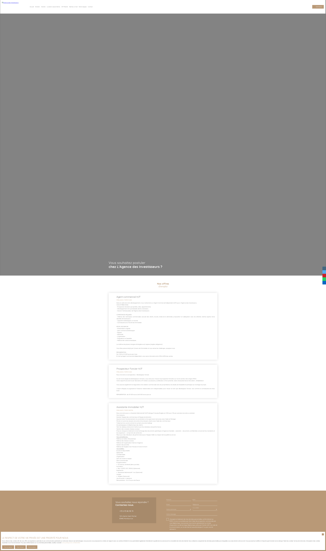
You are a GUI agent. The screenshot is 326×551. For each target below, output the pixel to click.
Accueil (32, 7)
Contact (90, 7)
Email (168, 504)
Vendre (43, 7)
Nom (194, 499)
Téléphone (196, 504)
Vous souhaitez (196, 507)
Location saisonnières (53, 7)
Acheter (37, 7)
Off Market (64, 7)
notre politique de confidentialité (71, 542)
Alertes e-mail (73, 7)
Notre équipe (83, 7)
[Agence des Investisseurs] (13, 7)
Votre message (171, 514)
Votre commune (171, 509)
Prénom (168, 499)
